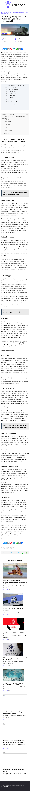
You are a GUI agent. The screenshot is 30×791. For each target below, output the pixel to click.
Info (5, 33)
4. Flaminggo (12, 95)
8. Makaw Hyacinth (13, 104)
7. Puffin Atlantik (13, 102)
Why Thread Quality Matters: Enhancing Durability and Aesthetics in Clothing (15, 582)
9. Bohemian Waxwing (14, 106)
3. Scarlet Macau (13, 93)
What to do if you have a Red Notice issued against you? (14, 632)
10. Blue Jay (12, 108)
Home (2, 12)
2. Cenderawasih (13, 91)
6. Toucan (11, 99)
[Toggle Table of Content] (25, 114)
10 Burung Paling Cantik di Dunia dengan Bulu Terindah (13, 117)
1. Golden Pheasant (13, 89)
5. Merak (11, 97)
